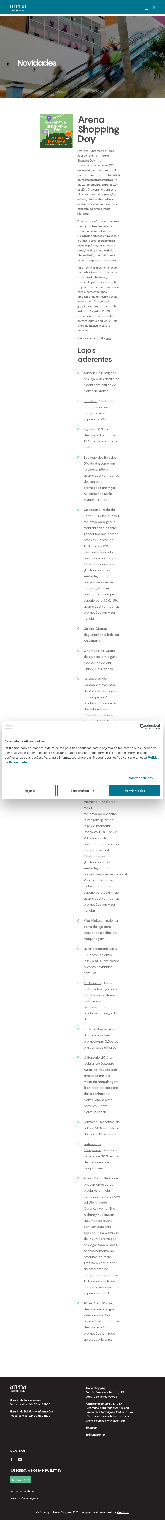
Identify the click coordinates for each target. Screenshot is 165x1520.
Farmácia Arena (95, 679)
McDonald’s (92, 983)
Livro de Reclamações (24, 1498)
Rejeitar (30, 790)
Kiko (87, 920)
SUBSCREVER (20, 1479)
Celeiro (89, 628)
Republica (123, 1512)
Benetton (90, 401)
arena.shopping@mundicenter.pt (106, 1420)
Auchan (89, 373)
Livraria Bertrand (96, 949)
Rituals (88, 1178)
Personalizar (80, 790)
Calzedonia (92, 510)
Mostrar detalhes (141, 778)
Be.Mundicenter (95, 1434)
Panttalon (90, 1122)
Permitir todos (135, 790)
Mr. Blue (89, 1029)
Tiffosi (88, 1303)
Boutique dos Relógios (100, 457)
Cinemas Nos (94, 651)
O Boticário (92, 1057)
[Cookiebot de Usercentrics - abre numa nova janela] (142, 727)
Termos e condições (22, 1491)
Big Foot (89, 429)
